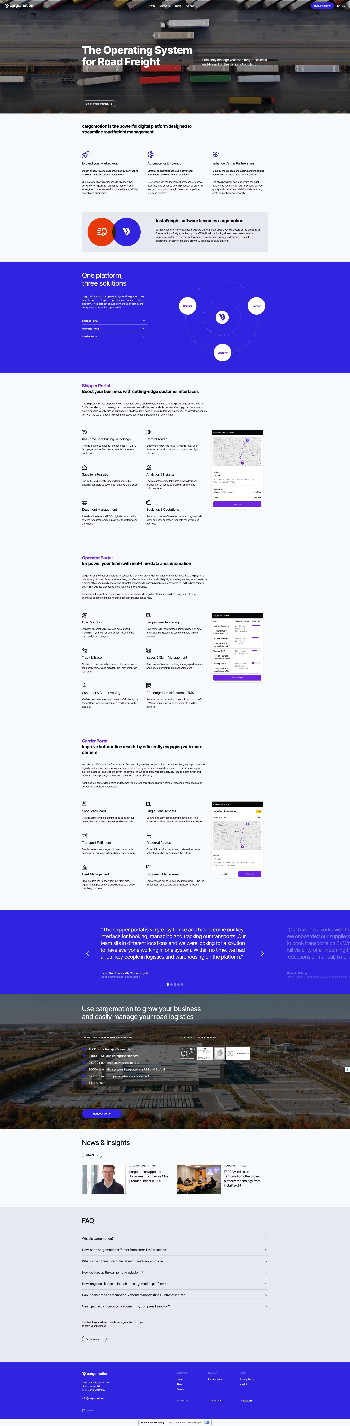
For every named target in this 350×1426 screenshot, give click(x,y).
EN (338, 5)
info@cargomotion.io (93, 1398)
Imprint (243, 1384)
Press (154, 1166)
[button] (115, 320)
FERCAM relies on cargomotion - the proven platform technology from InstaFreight (242, 1179)
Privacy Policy (247, 1379)
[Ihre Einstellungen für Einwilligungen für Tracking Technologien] (347, 1069)
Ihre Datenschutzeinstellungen (185, 1422)
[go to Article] (104, 1179)
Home (152, 5)
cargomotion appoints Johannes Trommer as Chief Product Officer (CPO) (149, 1176)
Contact (190, 5)
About (180, 1384)
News (178, 5)
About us (165, 5)
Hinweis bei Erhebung (152, 1422)
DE (343, 5)
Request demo (215, 1379)
